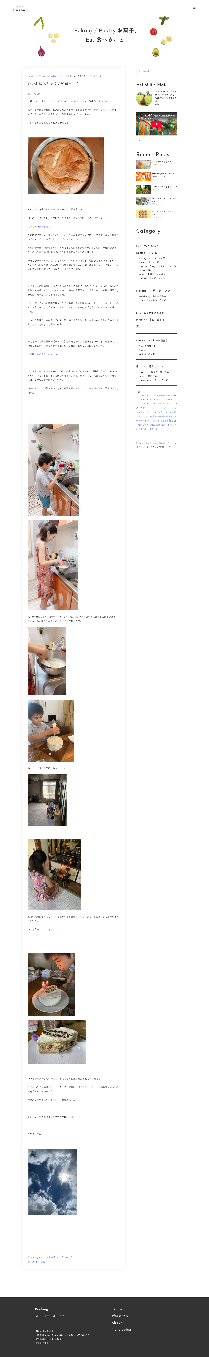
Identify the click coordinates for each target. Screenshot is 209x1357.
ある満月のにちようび (48, 354)
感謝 (174, 420)
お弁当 (168, 395)
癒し (159, 425)
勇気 (164, 416)
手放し (139, 424)
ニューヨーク (159, 407)
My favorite (154, 395)
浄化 (149, 424)
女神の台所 (144, 420)
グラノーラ (160, 399)
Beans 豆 (145, 395)
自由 (167, 424)
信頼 (159, 416)
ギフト (153, 399)
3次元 (138, 395)
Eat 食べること (105, 39)
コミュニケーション (155, 403)
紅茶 (163, 424)
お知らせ (144, 399)
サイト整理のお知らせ (161, 162)
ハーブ (169, 408)
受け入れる (171, 416)
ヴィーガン (142, 416)
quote (162, 395)
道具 (151, 428)
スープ (139, 407)
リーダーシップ (168, 412)
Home (30, 75)
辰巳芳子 (145, 428)
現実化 (154, 424)
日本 (144, 424)
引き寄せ (164, 420)
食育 (156, 428)
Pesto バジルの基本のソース (164, 186)
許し (172, 424)
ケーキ (169, 399)
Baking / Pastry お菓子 (104, 30)
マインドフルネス (152, 412)
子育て (152, 420)
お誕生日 (35, 1262)
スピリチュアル (170, 403)
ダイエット (147, 408)
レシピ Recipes (42, 75)
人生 (154, 416)
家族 (43, 1262)
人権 (150, 416)
